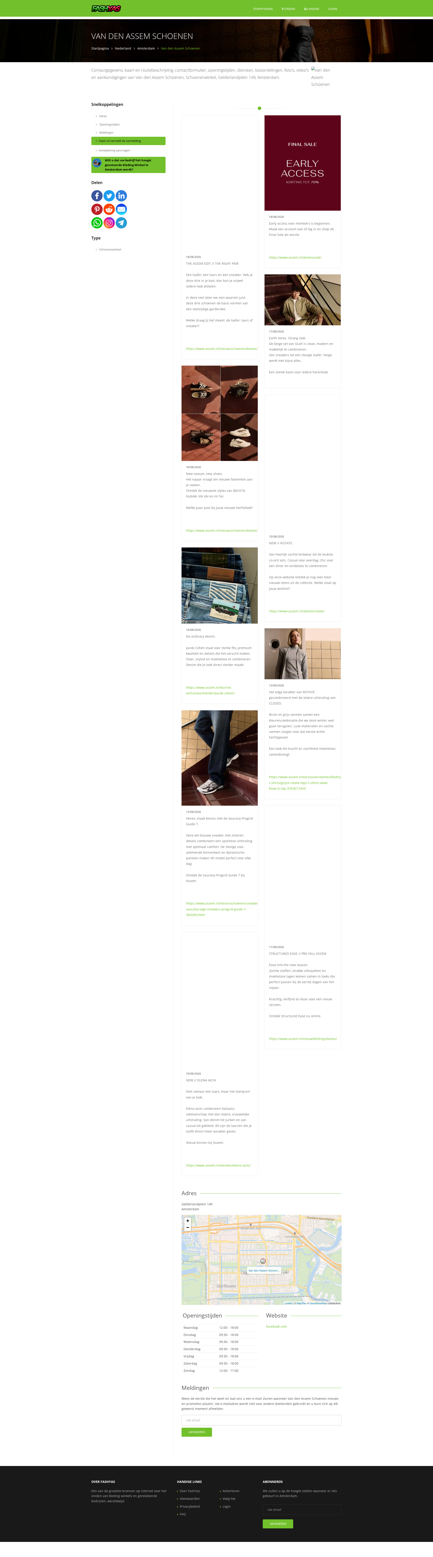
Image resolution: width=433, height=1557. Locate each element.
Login (332, 9)
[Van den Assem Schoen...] (263, 1261)
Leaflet (288, 1303)
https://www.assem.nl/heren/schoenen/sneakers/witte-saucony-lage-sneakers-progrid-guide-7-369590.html (227, 909)
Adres (103, 116)
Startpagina (263, 9)
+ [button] (187, 1221)
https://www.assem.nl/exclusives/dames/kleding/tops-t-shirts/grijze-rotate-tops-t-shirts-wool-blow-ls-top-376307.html (310, 782)
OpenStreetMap (318, 1303)
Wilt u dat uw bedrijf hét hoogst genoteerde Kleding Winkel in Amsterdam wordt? (128, 165)
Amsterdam (146, 48)
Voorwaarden (190, 1498)
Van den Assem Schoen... (264, 1270)
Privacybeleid (190, 1506)
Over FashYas (190, 1491)
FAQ (183, 1514)
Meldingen (106, 132)
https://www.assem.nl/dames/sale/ (295, 257)
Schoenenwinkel (110, 249)
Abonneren (197, 1432)
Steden (289, 9)
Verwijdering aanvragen (114, 150)
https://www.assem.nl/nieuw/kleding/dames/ (303, 1039)
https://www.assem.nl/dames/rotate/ (297, 611)
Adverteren (231, 1491)
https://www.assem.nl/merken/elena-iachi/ (218, 1165)
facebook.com (276, 1326)
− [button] (187, 1227)
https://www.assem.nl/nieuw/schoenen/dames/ (222, 349)
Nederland (123, 48)
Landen (312, 9)
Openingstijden (109, 124)
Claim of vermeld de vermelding (120, 141)
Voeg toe (229, 1498)
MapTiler (301, 1303)
